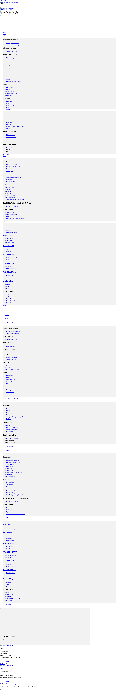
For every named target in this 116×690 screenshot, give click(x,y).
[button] (58, 28)
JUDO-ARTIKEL (8, 235)
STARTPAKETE (10, 254)
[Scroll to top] (0, 689)
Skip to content (3, 0)
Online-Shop (8, 281)
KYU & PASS (8, 246)
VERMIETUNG (9, 272)
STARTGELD (9, 263)
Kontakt (1, 668)
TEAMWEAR (7, 227)
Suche (2, 3)
